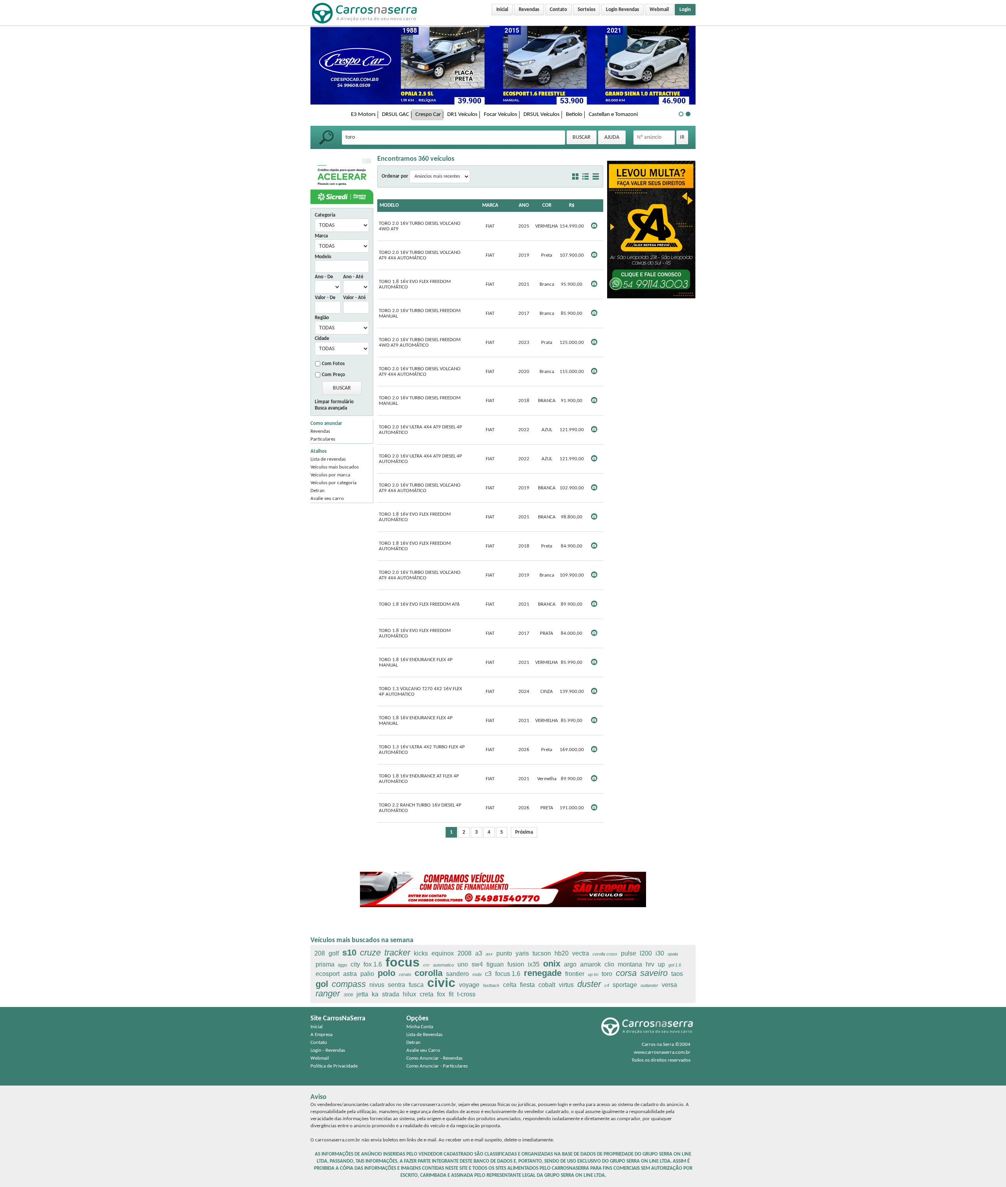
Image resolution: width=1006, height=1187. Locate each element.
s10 (349, 952)
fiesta (527, 984)
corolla (428, 973)
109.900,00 (572, 575)
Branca (547, 284)
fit (451, 994)
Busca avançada (331, 408)
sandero (457, 973)
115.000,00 (572, 371)
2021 (523, 284)
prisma (325, 964)
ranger (328, 993)
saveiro (654, 973)
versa (669, 984)
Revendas (529, 9)
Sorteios (586, 9)
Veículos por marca (330, 475)
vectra (580, 953)
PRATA (546, 633)
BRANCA (547, 400)
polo (386, 973)
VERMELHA (546, 226)
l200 (646, 953)
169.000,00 (572, 749)
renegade (543, 973)
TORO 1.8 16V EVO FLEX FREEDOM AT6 (419, 604)
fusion (515, 964)
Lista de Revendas (424, 1034)
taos (677, 973)
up (661, 964)
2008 (464, 953)
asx (489, 954)
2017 (523, 313)
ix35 (534, 964)
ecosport (328, 973)
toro (607, 973)
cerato (405, 974)
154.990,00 (572, 226)
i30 (659, 953)
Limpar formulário (334, 401)
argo (570, 964)
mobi (476, 974)
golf (334, 953)
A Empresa (321, 1034)
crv (426, 965)
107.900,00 (572, 255)
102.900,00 (572, 488)
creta (426, 994)
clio (609, 964)
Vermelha (546, 778)
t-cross (466, 994)
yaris (522, 953)
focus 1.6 (507, 973)
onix (551, 963)
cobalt (546, 984)
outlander (649, 985)
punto (504, 953)
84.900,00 (571, 546)
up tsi (593, 974)
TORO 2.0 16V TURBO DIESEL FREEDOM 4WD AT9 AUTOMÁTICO (420, 342)
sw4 (477, 964)
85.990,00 (571, 662)
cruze (370, 952)
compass (349, 984)
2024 (523, 691)
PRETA (546, 807)
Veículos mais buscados (334, 467)
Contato (558, 9)
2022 (523, 429)
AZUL (547, 429)
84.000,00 (571, 633)
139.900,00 (572, 691)
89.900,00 (571, 604)
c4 (606, 985)
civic (441, 983)
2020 (523, 371)
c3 (488, 973)
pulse (628, 953)
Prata (546, 342)
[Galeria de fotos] (575, 176)
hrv (650, 964)
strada (390, 994)
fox (441, 994)
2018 (523, 400)
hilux (409, 994)
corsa (626, 973)
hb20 (561, 953)
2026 (523, 749)
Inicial (502, 9)
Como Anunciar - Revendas (434, 1058)
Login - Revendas (327, 1050)
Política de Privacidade (334, 1066)
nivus (376, 984)
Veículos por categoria (333, 482)
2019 (523, 255)
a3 (478, 953)
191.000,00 (572, 807)
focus (403, 962)
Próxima (524, 832)
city (355, 964)
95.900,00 (571, 284)
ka (375, 994)
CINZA (546, 691)
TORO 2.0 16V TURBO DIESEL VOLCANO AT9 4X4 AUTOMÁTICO (420, 255)
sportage (625, 984)
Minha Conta (419, 1026)
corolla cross (605, 954)
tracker (397, 952)
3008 (348, 994)
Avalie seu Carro (423, 1050)
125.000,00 (572, 342)
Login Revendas (622, 9)
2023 (523, 342)
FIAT (490, 226)
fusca (416, 984)
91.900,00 (571, 400)
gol (322, 984)
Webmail (659, 9)
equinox (442, 953)
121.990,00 (572, 429)
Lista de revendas (328, 459)
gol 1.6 (674, 965)
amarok (590, 964)
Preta (546, 255)
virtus (566, 984)
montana (630, 964)
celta (509, 984)
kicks (421, 953)
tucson (541, 953)
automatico (443, 965)
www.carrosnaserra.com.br (662, 1052)
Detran (317, 490)
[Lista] (596, 176)
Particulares (322, 439)
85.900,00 (571, 313)
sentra (396, 984)
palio (367, 973)
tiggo (342, 965)
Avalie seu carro (327, 498)
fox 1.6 (372, 964)
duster (589, 984)
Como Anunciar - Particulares (437, 1066)
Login (685, 9)
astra (350, 973)
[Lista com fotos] (585, 176)
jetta (362, 994)
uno (462, 964)
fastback (491, 985)
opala (673, 954)
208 (319, 953)
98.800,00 (571, 517)
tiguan (495, 964)
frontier (574, 973)
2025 (523, 226)
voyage (469, 984)
